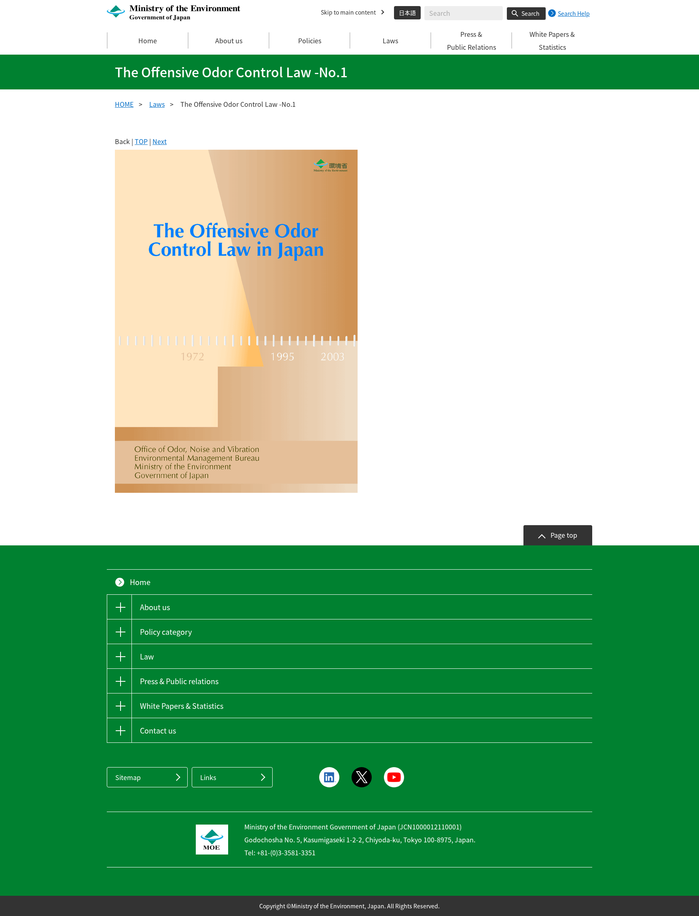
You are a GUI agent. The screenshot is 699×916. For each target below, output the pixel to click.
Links (208, 777)
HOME (124, 104)
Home (147, 40)
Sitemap (128, 777)
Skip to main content (348, 12)
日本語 (407, 12)
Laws (157, 104)
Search (530, 13)
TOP (141, 141)
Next (160, 141)
